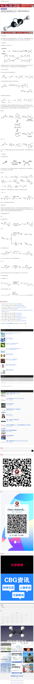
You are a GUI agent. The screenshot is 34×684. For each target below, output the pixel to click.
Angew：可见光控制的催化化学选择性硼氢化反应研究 (13, 348)
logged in (5, 386)
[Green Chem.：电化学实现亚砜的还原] (17, 668)
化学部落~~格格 (6, 12)
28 (7, 622)
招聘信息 (10, 431)
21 (7, 620)
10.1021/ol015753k (18, 319)
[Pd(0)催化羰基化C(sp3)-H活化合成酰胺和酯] (17, 657)
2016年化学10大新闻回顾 (9, 403)
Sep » (3, 623)
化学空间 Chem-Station (17, 676)
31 (21, 622)
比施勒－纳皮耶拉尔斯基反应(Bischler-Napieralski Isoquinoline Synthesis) (17, 440)
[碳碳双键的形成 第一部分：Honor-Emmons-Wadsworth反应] (17, 633)
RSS (17, 678)
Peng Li (15, 12)
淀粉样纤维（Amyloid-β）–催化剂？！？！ (12, 364)
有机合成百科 (11, 399)
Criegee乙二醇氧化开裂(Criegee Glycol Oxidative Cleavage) (15, 398)
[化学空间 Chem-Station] (5, 1)
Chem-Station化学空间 (9, 323)
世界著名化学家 (11, 415)
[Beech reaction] (28, 668)
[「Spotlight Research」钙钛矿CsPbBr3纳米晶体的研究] (6, 647)
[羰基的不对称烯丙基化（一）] (6, 657)
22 (12, 620)
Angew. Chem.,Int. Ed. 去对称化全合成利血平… (12, 343)
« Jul (1, 623)
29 (12, 622)
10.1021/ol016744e (19, 314)
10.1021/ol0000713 (19, 313)
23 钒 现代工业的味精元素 (10, 435)
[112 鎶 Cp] (28, 657)
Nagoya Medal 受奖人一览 (9, 353)
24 (21, 620)
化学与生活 (11, 394)
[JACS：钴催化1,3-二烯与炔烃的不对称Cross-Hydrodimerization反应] (17, 647)
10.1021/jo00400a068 (20, 305)
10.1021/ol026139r (19, 316)
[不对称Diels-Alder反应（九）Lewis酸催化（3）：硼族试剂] (6, 668)
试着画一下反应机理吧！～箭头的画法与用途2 (12, 419)
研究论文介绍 (14, 344)
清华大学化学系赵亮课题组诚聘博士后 (11, 430)
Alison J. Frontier (8, 414)
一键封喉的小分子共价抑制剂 (10, 369)
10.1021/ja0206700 (23, 317)
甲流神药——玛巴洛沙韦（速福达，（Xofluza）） (13, 393)
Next (25, 326)
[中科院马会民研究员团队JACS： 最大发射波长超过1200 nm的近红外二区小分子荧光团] (28, 647)
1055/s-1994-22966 (14, 308)
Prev (9, 326)
